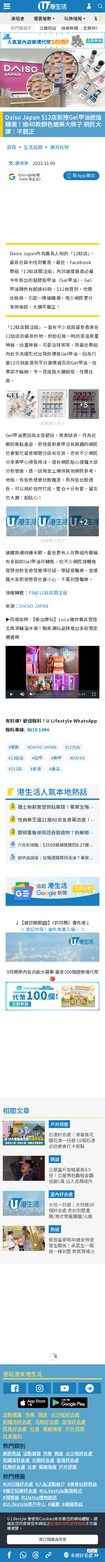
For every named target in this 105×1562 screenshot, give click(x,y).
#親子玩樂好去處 (20, 1490)
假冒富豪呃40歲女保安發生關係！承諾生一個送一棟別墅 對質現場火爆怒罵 (72, 1248)
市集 (30, 1414)
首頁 (11, 146)
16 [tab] (62, 47)
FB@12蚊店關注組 (48, 592)
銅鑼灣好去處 (17, 1421)
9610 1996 (38, 729)
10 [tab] (57, 40)
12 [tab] (68, 40)
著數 (15, 747)
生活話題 (33, 146)
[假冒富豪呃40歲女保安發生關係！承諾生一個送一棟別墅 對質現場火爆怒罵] (24, 1249)
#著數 (54, 1504)
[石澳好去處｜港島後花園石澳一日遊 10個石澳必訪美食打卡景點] (24, 1143)
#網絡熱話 (72, 1504)
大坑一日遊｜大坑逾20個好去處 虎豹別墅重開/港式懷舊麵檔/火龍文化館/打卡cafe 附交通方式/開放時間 (71, 1216)
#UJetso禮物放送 (39, 1497)
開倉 (43, 1414)
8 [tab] (45, 40)
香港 (36, 769)
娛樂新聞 (69, 28)
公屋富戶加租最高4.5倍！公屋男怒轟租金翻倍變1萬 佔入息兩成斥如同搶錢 (71, 1178)
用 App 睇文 (84, 175)
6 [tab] (68, 34)
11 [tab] (62, 40)
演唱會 (17, 18)
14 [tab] (51, 47)
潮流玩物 (59, 146)
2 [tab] (45, 34)
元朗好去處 (47, 1421)
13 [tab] (45, 47)
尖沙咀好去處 (65, 1414)
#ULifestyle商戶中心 (24, 1504)
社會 (34, 1428)
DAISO (78, 758)
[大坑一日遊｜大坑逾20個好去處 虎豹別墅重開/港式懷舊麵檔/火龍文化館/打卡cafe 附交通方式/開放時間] (24, 1214)
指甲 (38, 758)
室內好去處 (61, 1194)
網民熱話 (12, 1453)
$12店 (16, 769)
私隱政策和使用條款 (67, 1523)
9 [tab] (51, 40)
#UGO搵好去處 (18, 1484)
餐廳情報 (52, 1428)
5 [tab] (62, 34)
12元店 (73, 747)
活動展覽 (12, 1414)
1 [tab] (40, 34)
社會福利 (12, 1435)
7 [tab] (40, 40)
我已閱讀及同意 (52, 1539)
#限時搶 (11, 1497)
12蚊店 (17, 758)
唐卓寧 (22, 163)
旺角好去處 (15, 1428)
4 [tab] (57, 34)
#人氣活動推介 (50, 1484)
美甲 (57, 758)
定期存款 (91, 28)
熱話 (54, 1159)
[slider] (52, 694)
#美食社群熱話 (82, 1484)
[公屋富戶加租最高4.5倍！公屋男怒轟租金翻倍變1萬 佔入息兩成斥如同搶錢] (24, 1179)
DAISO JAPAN (33, 606)
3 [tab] (51, 34)
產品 (56, 769)
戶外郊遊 (59, 1124)
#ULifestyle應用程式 (60, 1490)
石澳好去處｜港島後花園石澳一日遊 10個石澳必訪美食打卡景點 (72, 1140)
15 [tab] (57, 47)
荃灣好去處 (74, 1421)
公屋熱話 (47, 28)
